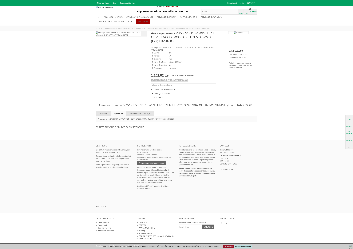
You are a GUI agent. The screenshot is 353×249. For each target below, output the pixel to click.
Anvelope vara (113, 17)
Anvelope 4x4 (188, 17)
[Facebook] (222, 223)
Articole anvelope (144, 233)
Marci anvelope (103, 3)
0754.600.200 (172, 6)
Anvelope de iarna (124, 28)
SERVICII (141, 225)
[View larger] (144, 33)
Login (242, 3)
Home (98, 28)
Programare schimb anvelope (151, 163)
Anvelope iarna (166, 17)
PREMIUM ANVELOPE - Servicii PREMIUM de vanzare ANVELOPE (155, 237)
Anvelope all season (139, 17)
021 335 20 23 (228, 152)
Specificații (118, 113)
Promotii (143, 21)
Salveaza (208, 227)
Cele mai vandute (103, 228)
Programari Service (127, 3)
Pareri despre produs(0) (139, 113)
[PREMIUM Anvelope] (104, 7)
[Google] (231, 223)
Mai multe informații (243, 246)
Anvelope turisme (109, 28)
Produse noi (101, 225)
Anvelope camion (211, 17)
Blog (114, 3)
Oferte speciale (102, 222)
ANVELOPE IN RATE (146, 228)
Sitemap (141, 231)
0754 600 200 (228, 150)
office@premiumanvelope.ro (230, 155)
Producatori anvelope (105, 231)
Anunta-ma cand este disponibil (163, 89)
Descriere (103, 113)
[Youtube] (226, 223)
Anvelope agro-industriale (115, 21)
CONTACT (251, 3)
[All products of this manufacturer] (238, 32)
